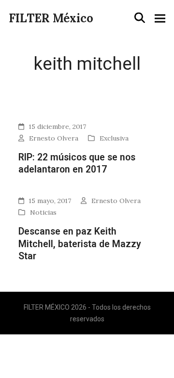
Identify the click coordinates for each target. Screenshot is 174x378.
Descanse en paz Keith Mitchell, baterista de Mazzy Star (79, 244)
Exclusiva (114, 138)
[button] (139, 18)
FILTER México (51, 18)
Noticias (43, 212)
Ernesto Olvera (53, 138)
